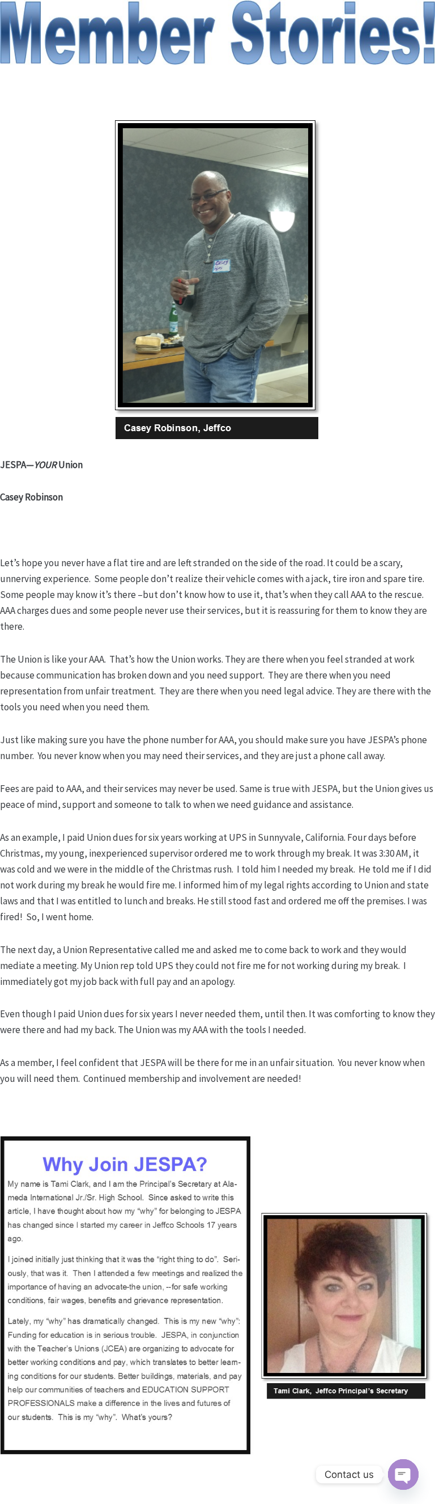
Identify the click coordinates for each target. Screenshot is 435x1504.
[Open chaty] (403, 1474)
